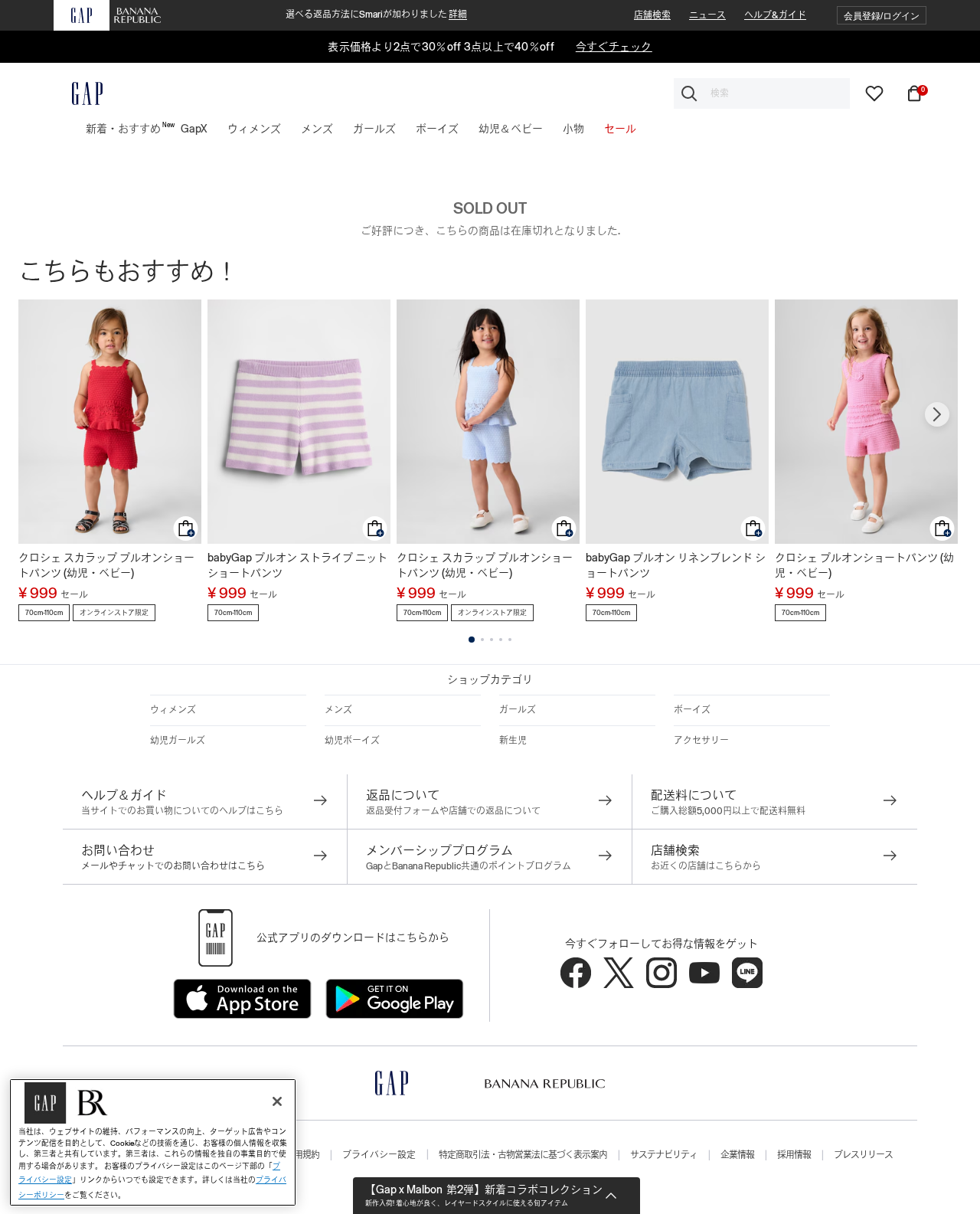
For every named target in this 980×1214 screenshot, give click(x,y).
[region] (152, 1142)
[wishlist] (874, 93)
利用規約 (302, 1155)
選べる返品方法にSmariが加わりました (376, 14)
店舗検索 (652, 15)
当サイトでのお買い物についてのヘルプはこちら (182, 811)
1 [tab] (472, 639)
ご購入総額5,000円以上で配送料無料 (728, 811)
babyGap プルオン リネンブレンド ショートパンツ (676, 565)
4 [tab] (500, 639)
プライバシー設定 (379, 1155)
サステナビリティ (663, 1155)
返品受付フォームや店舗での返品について (453, 811)
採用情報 (794, 1155)
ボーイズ (692, 710)
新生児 (513, 740)
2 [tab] (482, 639)
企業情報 (737, 1155)
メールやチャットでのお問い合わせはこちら (173, 866)
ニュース (707, 15)
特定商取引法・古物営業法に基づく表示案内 (523, 1155)
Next (937, 414)
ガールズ (517, 710)
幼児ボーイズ (352, 740)
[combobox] (762, 93)
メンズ (338, 710)
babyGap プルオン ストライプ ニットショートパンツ (297, 565)
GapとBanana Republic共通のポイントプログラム (468, 866)
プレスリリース (863, 1155)
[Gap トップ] (78, 93)
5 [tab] (509, 639)
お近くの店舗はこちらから (706, 866)
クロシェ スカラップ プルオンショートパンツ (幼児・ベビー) (106, 565)
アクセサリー (701, 740)
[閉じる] (277, 1101)
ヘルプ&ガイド (775, 15)
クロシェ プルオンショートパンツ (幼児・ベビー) (864, 565)
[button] (882, 16)
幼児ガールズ (177, 740)
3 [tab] (491, 639)
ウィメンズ (173, 710)
